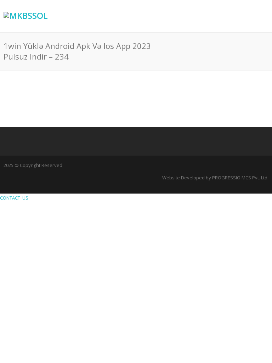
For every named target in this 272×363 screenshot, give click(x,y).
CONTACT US (15, 198)
